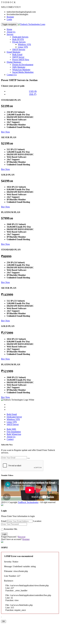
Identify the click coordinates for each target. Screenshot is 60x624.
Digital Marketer (14, 62)
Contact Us (12, 74)
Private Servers (19, 42)
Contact (10, 439)
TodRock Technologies (28, 502)
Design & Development (22, 64)
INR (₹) (32, 94)
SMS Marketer (18, 67)
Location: (37, 521)
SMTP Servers (18, 49)
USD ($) (33, 91)
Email (3, 521)
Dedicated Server (14, 417)
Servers (10, 34)
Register (10, 17)
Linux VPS (23, 47)
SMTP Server (18, 57)
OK (3, 621)
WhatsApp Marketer (21, 69)
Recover (21, 537)
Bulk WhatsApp (14, 434)
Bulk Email (17, 54)
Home (9, 29)
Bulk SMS (11, 429)
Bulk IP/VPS (18, 39)
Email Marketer (13, 52)
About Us (11, 32)
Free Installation (14, 431)
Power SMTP (20, 59)
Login (9, 19)
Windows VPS (24, 44)
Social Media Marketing (22, 72)
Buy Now (5, 132)
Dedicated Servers (20, 37)
